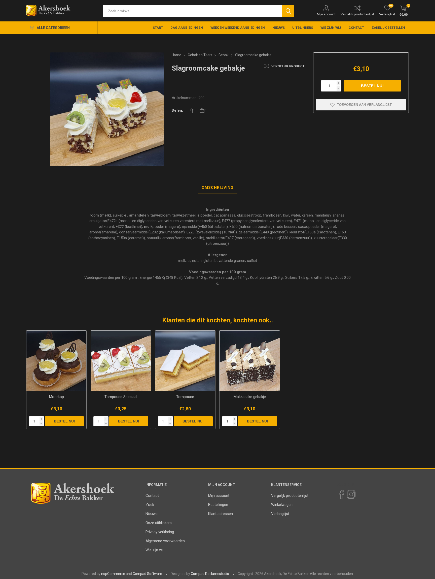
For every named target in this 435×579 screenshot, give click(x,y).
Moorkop (56, 396)
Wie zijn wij (154, 550)
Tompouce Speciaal (120, 396)
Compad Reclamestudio (210, 574)
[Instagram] (351, 495)
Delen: (177, 110)
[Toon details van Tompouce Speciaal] (121, 360)
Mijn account (326, 14)
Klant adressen (220, 513)
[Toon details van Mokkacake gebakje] (250, 360)
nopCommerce (113, 574)
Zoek (150, 504)
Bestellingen (218, 504)
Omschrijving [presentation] (218, 187)
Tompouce (185, 396)
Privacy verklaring (160, 532)
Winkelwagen (282, 504)
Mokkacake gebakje (250, 396)
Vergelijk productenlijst (357, 14)
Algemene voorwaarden (165, 541)
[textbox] (192, 11)
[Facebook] (341, 495)
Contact (152, 495)
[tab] (217, 187)
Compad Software (147, 574)
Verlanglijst (280, 513)
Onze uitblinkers (159, 523)
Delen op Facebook (192, 110)
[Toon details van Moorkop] (56, 360)
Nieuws (152, 513)
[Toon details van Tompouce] (185, 360)
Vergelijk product (287, 66)
